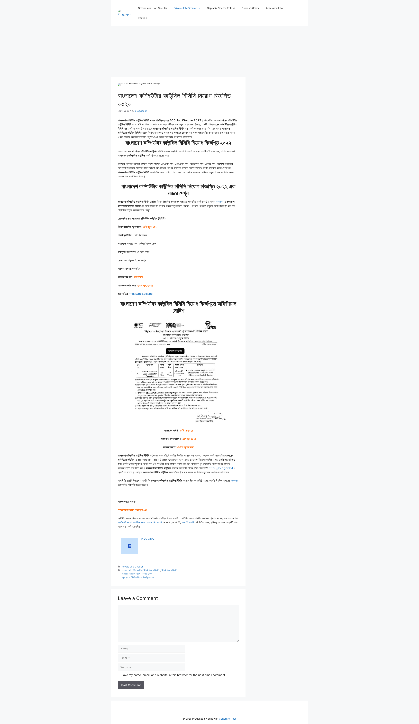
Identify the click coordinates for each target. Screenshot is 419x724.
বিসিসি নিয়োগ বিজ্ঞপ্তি (170, 570)
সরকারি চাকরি (188, 522)
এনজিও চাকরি (139, 522)
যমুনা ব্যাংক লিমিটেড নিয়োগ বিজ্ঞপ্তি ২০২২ (138, 577)
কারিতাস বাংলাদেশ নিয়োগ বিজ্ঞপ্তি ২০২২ (137, 573)
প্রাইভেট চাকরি (125, 522)
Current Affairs (250, 8)
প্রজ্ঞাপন (219, 201)
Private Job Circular (185, 8)
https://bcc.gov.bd (141, 293)
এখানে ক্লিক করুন (185, 447)
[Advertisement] (178, 52)
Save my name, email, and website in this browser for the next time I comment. (173, 675)
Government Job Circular (152, 8)
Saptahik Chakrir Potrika (221, 8)
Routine (142, 18)
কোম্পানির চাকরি (154, 522)
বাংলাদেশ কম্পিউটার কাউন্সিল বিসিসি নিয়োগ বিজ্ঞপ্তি (141, 570)
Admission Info (274, 8)
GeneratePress (228, 718)
